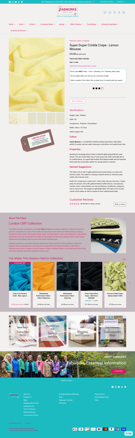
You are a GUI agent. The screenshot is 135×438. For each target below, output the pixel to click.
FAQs (25, 400)
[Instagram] (13, 2)
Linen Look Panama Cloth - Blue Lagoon (20, 295)
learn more (118, 371)
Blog (60, 397)
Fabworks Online (75, 41)
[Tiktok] (19, 2)
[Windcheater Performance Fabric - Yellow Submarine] (44, 276)
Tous (124, 259)
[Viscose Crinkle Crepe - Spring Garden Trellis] (115, 276)
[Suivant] (130, 283)
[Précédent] (5, 283)
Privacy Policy (100, 394)
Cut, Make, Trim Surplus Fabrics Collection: (36, 258)
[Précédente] (12, 75)
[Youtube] (16, 2)
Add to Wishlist (77, 101)
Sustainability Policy (102, 397)
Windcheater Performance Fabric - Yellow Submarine (43, 296)
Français (120, 2)
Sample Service (28, 406)
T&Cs (97, 400)
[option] (37, 75)
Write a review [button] (120, 204)
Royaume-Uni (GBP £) (106, 2)
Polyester (86, 41)
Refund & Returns (29, 412)
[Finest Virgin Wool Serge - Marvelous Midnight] (91, 276)
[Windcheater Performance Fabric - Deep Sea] (67, 276)
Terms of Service (29, 409)
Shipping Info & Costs (31, 403)
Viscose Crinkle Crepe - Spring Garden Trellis (115, 295)
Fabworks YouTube (65, 400)
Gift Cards (62, 403)
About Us (26, 394)
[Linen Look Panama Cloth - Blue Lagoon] (20, 276)
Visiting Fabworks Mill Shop (69, 394)
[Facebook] (10, 2)
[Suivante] (61, 75)
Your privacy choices (30, 415)
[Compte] (119, 12)
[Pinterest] (22, 2)
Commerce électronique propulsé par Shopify (23, 430)
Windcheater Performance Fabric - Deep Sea (67, 296)
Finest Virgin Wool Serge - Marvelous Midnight (91, 296)
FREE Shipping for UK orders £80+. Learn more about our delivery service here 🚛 (67, 2)
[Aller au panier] (124, 12)
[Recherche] (114, 12)
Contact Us (27, 397)
